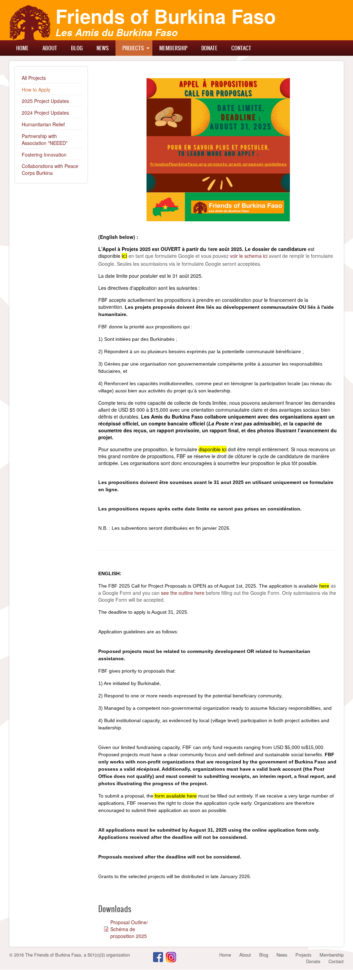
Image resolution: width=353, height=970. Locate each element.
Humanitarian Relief (43, 124)
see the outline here (182, 592)
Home (22, 48)
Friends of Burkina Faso (166, 16)
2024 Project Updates (45, 112)
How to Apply (36, 89)
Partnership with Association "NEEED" (45, 139)
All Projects (34, 77)
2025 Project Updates (45, 100)
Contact (241, 48)
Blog (77, 48)
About (49, 48)
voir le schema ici (249, 255)
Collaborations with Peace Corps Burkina (50, 169)
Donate (209, 48)
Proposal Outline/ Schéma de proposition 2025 (129, 929)
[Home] (30, 22)
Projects (133, 48)
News (103, 48)
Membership (173, 48)
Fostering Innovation (44, 154)
